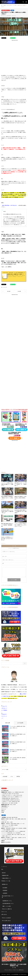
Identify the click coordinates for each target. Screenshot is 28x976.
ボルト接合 (4, 839)
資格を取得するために (15, 798)
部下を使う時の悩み (15, 793)
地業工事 (2, 823)
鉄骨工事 (2, 837)
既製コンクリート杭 (20, 823)
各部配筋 (24, 828)
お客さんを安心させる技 (17, 795)
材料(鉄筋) (13, 828)
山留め (11, 822)
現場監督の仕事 (4, 792)
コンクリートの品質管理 (6, 834)
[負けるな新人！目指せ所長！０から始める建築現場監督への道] (8, 1)
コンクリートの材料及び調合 (7, 832)
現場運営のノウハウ (18, 796)
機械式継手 (8, 829)
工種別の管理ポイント (6, 10)
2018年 (14, 804)
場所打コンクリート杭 (6, 825)
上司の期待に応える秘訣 (6, 793)
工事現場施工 (7, 837)
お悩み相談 (5, 776)
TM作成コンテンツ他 (5, 880)
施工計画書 (9, 817)
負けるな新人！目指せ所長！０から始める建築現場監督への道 (14, 964)
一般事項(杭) (7, 823)
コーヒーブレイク (4, 807)
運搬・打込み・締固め (16, 834)
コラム (11, 776)
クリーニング (4, 820)
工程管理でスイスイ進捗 (6, 801)
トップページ (4, 866)
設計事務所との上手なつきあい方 (8, 796)
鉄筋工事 (2, 828)
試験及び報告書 (13, 823)
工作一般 (24, 837)
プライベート (3, 809)
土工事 (2, 822)
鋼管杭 (12, 825)
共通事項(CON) (11, 831)
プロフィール (4, 911)
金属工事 (2, 840)
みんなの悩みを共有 (4, 790)
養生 (21, 834)
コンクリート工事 (4, 831)
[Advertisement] (14, 54)
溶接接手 (12, 829)
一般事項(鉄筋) (8, 828)
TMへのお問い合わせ (6, 920)
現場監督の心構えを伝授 (19, 792)
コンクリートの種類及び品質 (20, 831)
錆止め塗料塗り (8, 842)
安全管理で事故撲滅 (5, 799)
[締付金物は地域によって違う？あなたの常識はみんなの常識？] (7, 291)
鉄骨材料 (19, 837)
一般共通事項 (3, 817)
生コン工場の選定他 (16, 832)
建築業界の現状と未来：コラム (6, 804)
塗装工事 (2, 842)
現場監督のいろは (11, 792)
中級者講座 (5, 890)
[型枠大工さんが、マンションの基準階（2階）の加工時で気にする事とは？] (20, 291)
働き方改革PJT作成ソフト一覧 (8, 896)
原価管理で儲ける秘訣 (16, 801)
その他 (2, 812)
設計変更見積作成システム (8, 903)
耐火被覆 (11, 839)
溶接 (8, 839)
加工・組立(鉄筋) (19, 828)
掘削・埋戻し (7, 822)
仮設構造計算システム (7, 900)
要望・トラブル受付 (7, 906)
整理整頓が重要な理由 (6, 798)
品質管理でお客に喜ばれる (15, 799)
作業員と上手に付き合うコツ (7, 795)
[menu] (26, 2)
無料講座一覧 (4, 884)
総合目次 (4, 872)
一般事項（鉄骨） (14, 837)
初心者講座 (5, 887)
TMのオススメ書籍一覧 (7, 908)
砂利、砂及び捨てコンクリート (7, 826)
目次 (2, 869)
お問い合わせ (4, 914)
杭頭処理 (16, 825)
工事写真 (18, 776)
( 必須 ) (4, 556)
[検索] (23, 2)
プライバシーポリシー (8, 969)
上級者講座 (5, 893)
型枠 (12, 10)
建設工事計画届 (14, 817)
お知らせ (2, 810)
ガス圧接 (3, 829)
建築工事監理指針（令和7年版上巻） (9, 205)
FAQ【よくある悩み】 (6, 917)
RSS (15, 967)
